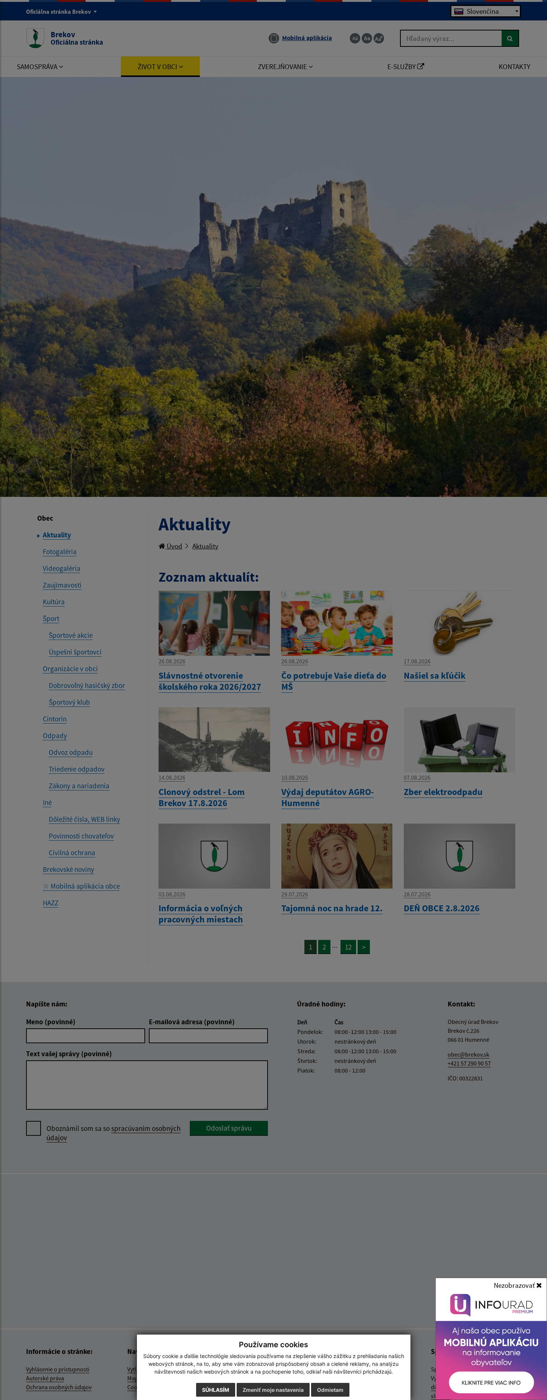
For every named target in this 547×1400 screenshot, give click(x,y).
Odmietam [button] (330, 1390)
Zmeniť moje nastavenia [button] (273, 1390)
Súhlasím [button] (215, 1390)
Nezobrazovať (515, 1285)
